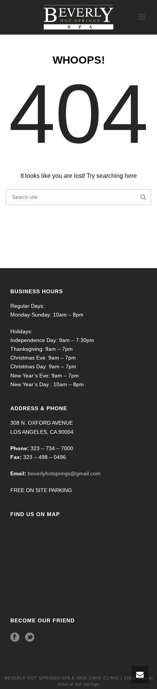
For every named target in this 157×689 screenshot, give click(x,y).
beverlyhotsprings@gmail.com (64, 473)
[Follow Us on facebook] (14, 638)
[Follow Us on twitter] (29, 638)
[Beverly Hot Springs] (78, 17)
